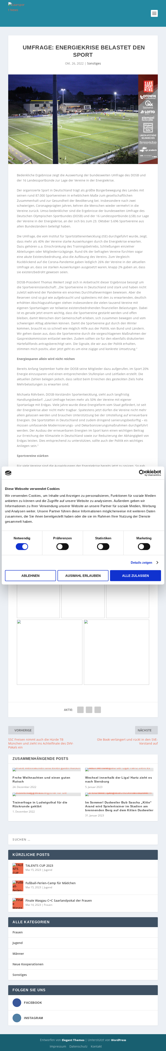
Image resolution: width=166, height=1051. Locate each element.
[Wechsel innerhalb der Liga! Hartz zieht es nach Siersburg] (119, 769)
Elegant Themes (73, 1040)
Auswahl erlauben (83, 575)
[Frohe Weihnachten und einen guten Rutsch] (47, 769)
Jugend (48, 870)
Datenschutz (78, 1046)
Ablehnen (30, 575)
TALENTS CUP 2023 (39, 865)
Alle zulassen (135, 575)
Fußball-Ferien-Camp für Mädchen (51, 883)
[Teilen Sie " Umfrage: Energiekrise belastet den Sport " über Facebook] (80, 709)
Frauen (48, 905)
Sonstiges (94, 63)
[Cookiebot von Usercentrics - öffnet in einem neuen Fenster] (142, 473)
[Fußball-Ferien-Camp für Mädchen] (18, 886)
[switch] (62, 546)
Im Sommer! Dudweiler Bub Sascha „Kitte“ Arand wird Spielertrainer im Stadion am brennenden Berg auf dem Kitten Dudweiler (119, 806)
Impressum (58, 1046)
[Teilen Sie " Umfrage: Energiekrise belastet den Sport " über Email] (89, 709)
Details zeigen (141, 562)
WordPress (118, 1040)
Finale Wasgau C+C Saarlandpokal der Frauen (59, 900)
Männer (18, 954)
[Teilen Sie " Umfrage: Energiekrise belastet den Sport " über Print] (97, 709)
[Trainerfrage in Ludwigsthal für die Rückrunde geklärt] (47, 794)
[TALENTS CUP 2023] (18, 868)
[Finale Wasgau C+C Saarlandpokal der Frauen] (18, 903)
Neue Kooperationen (28, 964)
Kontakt (96, 1046)
